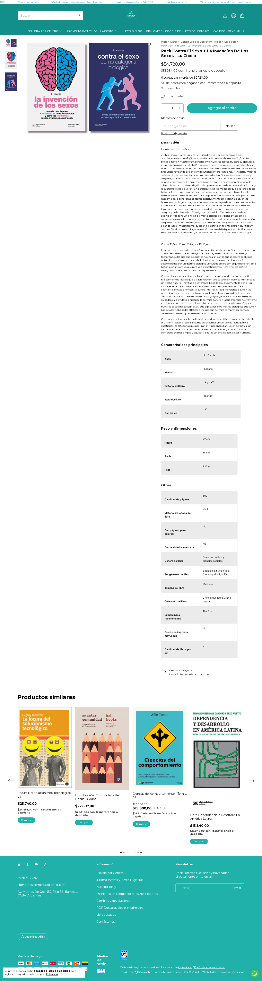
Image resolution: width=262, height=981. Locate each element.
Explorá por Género (42, 31)
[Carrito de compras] (242, 15)
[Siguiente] (243, 31)
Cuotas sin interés (17, 1)
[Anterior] (20, 31)
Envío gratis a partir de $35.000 (123, 1)
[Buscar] (79, 15)
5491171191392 (28, 878)
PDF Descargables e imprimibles (119, 908)
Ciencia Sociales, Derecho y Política (201, 41)
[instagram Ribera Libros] (19, 864)
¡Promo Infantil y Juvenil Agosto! (90, 31)
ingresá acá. (185, 967)
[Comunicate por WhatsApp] (255, 974)
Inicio (164, 41)
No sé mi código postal (174, 133)
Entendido (52, 974)
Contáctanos (105, 921)
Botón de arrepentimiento (209, 967)
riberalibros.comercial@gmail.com (42, 885)
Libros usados (106, 915)
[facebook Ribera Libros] (27, 864)
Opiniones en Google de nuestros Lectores (177, 31)
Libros (173, 41)
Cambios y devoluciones (230, 31)
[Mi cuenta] (225, 15)
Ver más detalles (170, 87)
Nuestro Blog (132, 31)
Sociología (230, 41)
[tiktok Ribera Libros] (44, 864)
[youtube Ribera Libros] (36, 864)
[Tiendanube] (136, 972)
